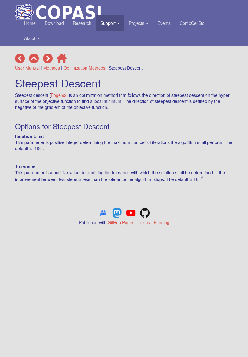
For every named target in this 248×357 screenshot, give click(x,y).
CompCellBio (192, 23)
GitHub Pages (121, 222)
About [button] (30, 38)
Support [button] (108, 23)
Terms (144, 222)
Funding (161, 222)
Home (30, 23)
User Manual (27, 68)
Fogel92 (59, 95)
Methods (51, 68)
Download (54, 23)
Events (164, 23)
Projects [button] (137, 23)
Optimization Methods (84, 68)
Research (82, 23)
